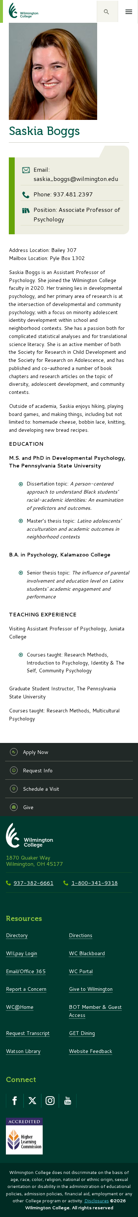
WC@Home (19, 1006)
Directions (80, 935)
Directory (17, 935)
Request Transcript (28, 1032)
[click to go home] (14, 11)
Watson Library (23, 1050)
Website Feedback (90, 1050)
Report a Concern (26, 988)
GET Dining (82, 1032)
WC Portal (81, 971)
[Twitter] (32, 1101)
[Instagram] (50, 1101)
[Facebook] (15, 1101)
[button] (107, 11)
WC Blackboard (87, 953)
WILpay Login (21, 953)
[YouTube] (68, 1101)
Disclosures (96, 1201)
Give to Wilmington (91, 988)
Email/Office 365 (26, 971)
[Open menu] (129, 12)
